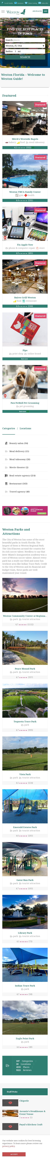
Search (9, 40)
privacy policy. (8, 1146)
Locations (25, 428)
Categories (8, 428)
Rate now (24, 359)
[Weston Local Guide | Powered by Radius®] (16, 13)
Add (45, 11)
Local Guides (8, 3)
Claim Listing (32, 3)
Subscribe (45, 3)
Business (20, 3)
